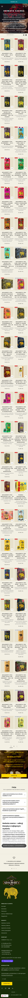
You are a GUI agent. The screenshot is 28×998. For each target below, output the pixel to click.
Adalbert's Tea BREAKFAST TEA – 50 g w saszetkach (7, 496)
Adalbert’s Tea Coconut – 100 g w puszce (21, 526)
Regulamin (4, 916)
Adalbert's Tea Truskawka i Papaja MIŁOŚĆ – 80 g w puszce (7, 174)
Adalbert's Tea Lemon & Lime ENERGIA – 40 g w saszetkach (20, 556)
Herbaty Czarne (5, 923)
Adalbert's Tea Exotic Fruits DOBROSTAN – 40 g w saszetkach (7, 409)
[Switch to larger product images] (23, 35)
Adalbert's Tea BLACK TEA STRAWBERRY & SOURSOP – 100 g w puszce (7, 113)
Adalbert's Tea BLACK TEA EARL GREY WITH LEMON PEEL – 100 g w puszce (21, 83)
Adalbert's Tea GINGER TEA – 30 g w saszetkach (21, 382)
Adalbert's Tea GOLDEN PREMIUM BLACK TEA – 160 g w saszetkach (7, 295)
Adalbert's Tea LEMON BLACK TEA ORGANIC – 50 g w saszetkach (21, 733)
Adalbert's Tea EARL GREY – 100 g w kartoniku (21, 353)
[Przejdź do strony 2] (16, 746)
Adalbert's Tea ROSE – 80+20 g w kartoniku (21, 584)
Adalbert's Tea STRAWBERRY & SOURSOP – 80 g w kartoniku (7, 324)
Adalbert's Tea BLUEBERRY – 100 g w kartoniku (21, 706)
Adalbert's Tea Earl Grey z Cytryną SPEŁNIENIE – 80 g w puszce (21, 144)
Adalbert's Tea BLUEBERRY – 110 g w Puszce (7, 143)
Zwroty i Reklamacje (6, 914)
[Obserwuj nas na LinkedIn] (12, 988)
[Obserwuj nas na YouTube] (9, 988)
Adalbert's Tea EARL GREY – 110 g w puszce (7, 55)
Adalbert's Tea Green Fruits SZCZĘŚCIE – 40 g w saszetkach (7, 438)
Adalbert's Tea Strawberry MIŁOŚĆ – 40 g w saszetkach (21, 409)
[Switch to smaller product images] (26, 35)
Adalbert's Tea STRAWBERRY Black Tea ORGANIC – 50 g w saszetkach (7, 733)
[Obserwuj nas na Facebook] (2, 988)
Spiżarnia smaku (5, 928)
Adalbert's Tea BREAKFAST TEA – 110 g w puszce (20, 55)
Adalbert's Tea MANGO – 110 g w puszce (21, 112)
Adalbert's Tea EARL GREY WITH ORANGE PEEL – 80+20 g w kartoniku (21, 616)
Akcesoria (4, 933)
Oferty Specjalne (6, 930)
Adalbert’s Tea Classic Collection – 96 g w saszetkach (7, 526)
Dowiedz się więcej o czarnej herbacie (13, 845)
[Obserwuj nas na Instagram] (5, 988)
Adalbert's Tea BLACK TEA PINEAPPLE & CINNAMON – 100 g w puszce (7, 264)
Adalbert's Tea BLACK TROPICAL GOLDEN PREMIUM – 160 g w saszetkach (21, 678)
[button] (4, 995)
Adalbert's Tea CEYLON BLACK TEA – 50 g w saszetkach (7, 469)
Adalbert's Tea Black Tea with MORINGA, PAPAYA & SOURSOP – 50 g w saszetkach (21, 439)
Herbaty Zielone (5, 925)
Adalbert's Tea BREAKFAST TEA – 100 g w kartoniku (7, 382)
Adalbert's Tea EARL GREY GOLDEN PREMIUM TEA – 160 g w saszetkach (21, 264)
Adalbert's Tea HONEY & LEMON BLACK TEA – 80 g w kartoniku (20, 324)
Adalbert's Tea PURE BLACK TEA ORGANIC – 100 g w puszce (7, 677)
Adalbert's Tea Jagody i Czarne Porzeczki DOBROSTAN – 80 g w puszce (7, 204)
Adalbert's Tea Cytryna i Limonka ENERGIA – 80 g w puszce (7, 556)
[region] (14, 861)
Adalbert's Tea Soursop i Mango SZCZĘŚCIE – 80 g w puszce (21, 174)
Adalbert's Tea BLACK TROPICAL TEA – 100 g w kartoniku (7, 353)
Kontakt (3, 906)
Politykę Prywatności (17, 766)
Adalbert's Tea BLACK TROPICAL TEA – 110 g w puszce (7, 616)
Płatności (4, 911)
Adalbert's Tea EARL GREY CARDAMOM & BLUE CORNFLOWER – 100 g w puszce (7, 585)
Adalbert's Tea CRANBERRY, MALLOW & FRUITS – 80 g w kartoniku (21, 295)
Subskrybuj (6, 983)
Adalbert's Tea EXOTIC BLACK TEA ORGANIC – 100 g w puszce (21, 646)
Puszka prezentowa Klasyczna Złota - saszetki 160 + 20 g (21, 497)
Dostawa (3, 909)
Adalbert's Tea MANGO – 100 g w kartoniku (7, 706)
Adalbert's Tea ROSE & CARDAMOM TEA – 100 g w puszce (21, 204)
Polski (13, 992)
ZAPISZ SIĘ (14, 775)
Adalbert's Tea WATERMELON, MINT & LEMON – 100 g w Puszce (21, 234)
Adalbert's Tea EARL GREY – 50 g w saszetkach (20, 468)
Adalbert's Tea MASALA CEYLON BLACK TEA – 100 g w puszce (7, 234)
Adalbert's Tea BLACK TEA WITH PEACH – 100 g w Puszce (7, 646)
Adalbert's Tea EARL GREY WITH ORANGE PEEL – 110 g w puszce (7, 82)
